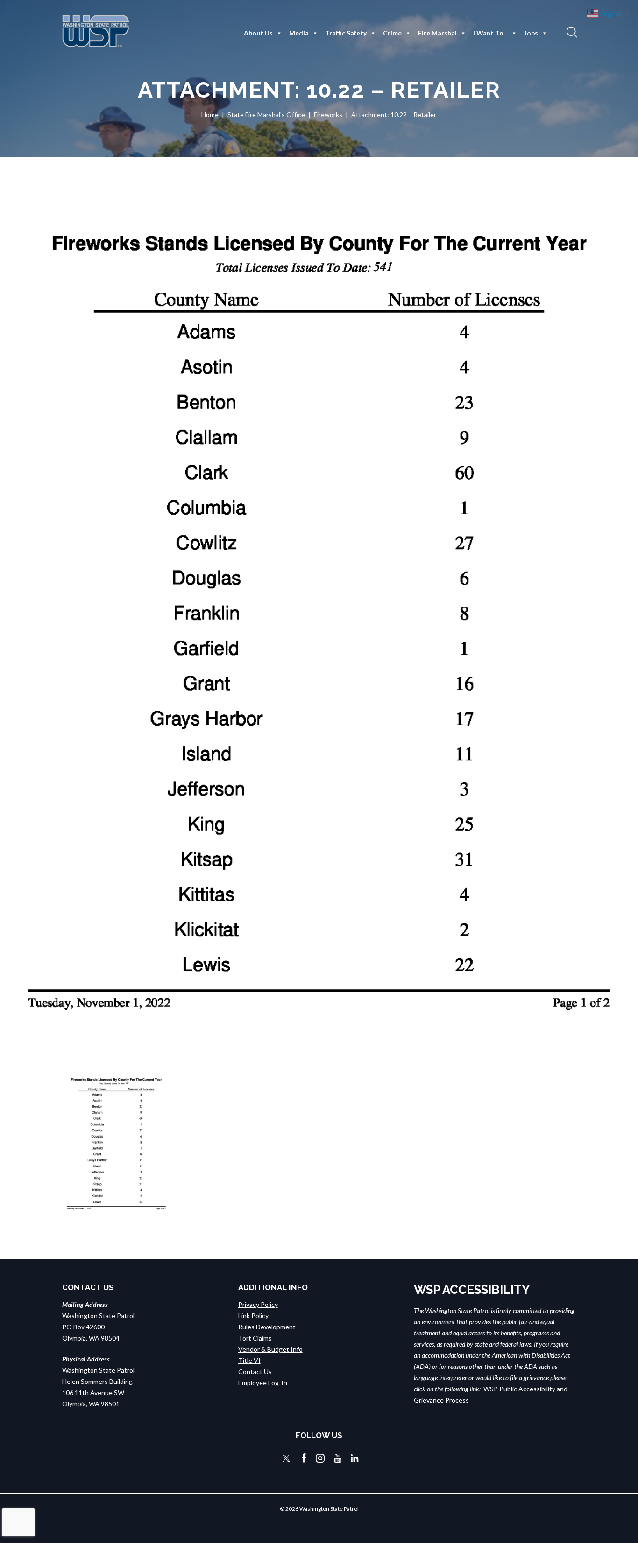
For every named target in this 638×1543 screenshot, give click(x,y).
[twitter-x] (286, 1458)
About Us (258, 33)
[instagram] (320, 1458)
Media (299, 33)
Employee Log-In (262, 1383)
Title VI (249, 1360)
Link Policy (253, 1316)
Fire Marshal (437, 33)
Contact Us (255, 1371)
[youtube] (337, 1458)
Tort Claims (255, 1338)
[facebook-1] (304, 1458)
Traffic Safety (346, 33)
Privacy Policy (258, 1304)
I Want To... (490, 33)
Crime (392, 33)
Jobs (531, 33)
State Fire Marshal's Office (266, 115)
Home (210, 115)
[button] (571, 32)
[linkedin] (354, 1458)
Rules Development (267, 1327)
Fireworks (328, 115)
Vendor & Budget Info (270, 1349)
